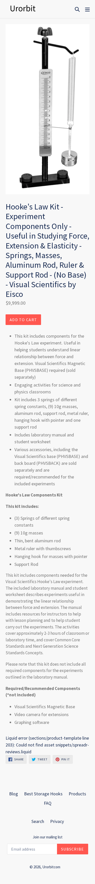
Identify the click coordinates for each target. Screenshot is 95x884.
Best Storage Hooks (43, 794)
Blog (13, 794)
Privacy (57, 821)
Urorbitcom (51, 866)
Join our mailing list (48, 837)
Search (37, 821)
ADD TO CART (23, 319)
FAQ (47, 803)
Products (77, 794)
